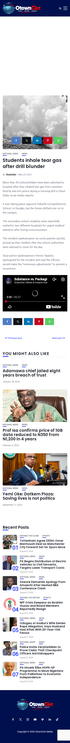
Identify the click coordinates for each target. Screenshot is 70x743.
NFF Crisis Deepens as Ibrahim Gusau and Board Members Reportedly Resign (41, 606)
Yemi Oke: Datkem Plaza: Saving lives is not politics (29, 496)
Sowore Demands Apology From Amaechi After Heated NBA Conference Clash (43, 585)
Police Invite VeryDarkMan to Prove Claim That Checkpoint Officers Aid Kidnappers (41, 650)
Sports (46, 536)
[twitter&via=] (26, 140)
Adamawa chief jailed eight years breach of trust (31, 373)
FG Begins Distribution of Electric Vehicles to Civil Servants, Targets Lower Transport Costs (43, 564)
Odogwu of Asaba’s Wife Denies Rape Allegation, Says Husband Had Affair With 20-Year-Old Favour (43, 628)
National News (10, 154)
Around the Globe (29, 536)
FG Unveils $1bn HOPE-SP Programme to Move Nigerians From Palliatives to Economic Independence (41, 672)
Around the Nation (30, 598)
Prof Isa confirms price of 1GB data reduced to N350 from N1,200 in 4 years (33, 435)
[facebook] (15, 140)
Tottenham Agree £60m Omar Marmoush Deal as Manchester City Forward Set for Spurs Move (42, 544)
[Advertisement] (35, 53)
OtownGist (11, 174)
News (24, 154)
